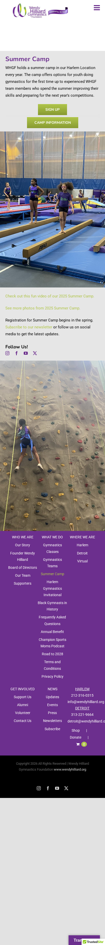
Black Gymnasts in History (52, 606)
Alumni (22, 705)
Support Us (22, 697)
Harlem (82, 545)
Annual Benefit (52, 632)
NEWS (52, 689)
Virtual (82, 561)
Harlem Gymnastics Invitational (52, 588)
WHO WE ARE (22, 537)
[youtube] (26, 353)
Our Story (22, 545)
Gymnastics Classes (52, 548)
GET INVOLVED (22, 689)
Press (52, 713)
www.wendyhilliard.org (70, 769)
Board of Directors (22, 567)
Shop (76, 730)
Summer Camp (52, 574)
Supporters (22, 583)
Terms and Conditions (52, 665)
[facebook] (17, 353)
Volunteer (22, 713)
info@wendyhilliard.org (86, 702)
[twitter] (35, 353)
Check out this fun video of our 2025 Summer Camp (49, 296)
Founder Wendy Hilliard (22, 556)
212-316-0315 (82, 695)
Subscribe (52, 729)
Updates (52, 697)
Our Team (22, 575)
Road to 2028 (52, 654)
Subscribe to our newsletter (28, 327)
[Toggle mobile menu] (97, 7)
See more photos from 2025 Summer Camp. (42, 308)
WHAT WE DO (52, 537)
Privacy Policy (52, 676)
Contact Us (22, 721)
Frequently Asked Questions (52, 620)
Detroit (82, 553)
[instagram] (7, 353)
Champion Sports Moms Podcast (52, 643)
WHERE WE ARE (82, 537)
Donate (75, 737)
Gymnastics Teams (52, 563)
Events (52, 705)
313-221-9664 (82, 715)
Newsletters (52, 721)
